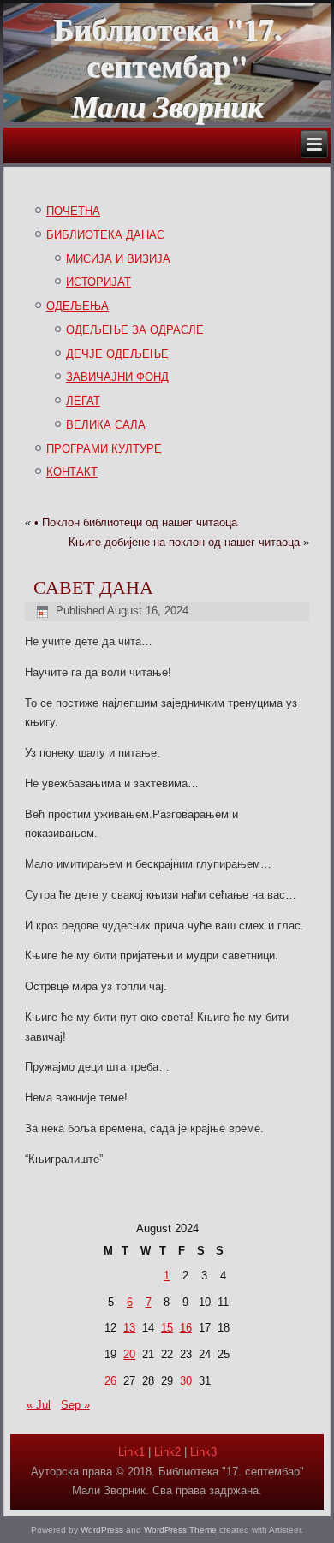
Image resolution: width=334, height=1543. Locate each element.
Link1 (131, 1451)
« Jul (39, 1404)
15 (167, 1327)
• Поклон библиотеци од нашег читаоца (135, 522)
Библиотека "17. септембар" (167, 46)
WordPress (102, 1529)
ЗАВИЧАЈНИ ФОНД (117, 377)
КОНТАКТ (72, 472)
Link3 (203, 1451)
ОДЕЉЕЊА (77, 306)
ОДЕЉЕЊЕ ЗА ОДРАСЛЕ (135, 329)
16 (186, 1327)
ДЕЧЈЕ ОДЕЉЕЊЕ (117, 353)
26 (110, 1380)
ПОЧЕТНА (73, 211)
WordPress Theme (180, 1529)
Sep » (75, 1404)
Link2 (167, 1451)
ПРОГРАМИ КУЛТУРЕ (104, 448)
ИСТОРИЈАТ (98, 282)
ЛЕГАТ (83, 401)
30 (186, 1380)
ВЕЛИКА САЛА (106, 424)
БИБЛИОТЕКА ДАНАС (105, 234)
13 (129, 1327)
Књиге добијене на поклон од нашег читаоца (184, 542)
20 (129, 1354)
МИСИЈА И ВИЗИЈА (118, 258)
